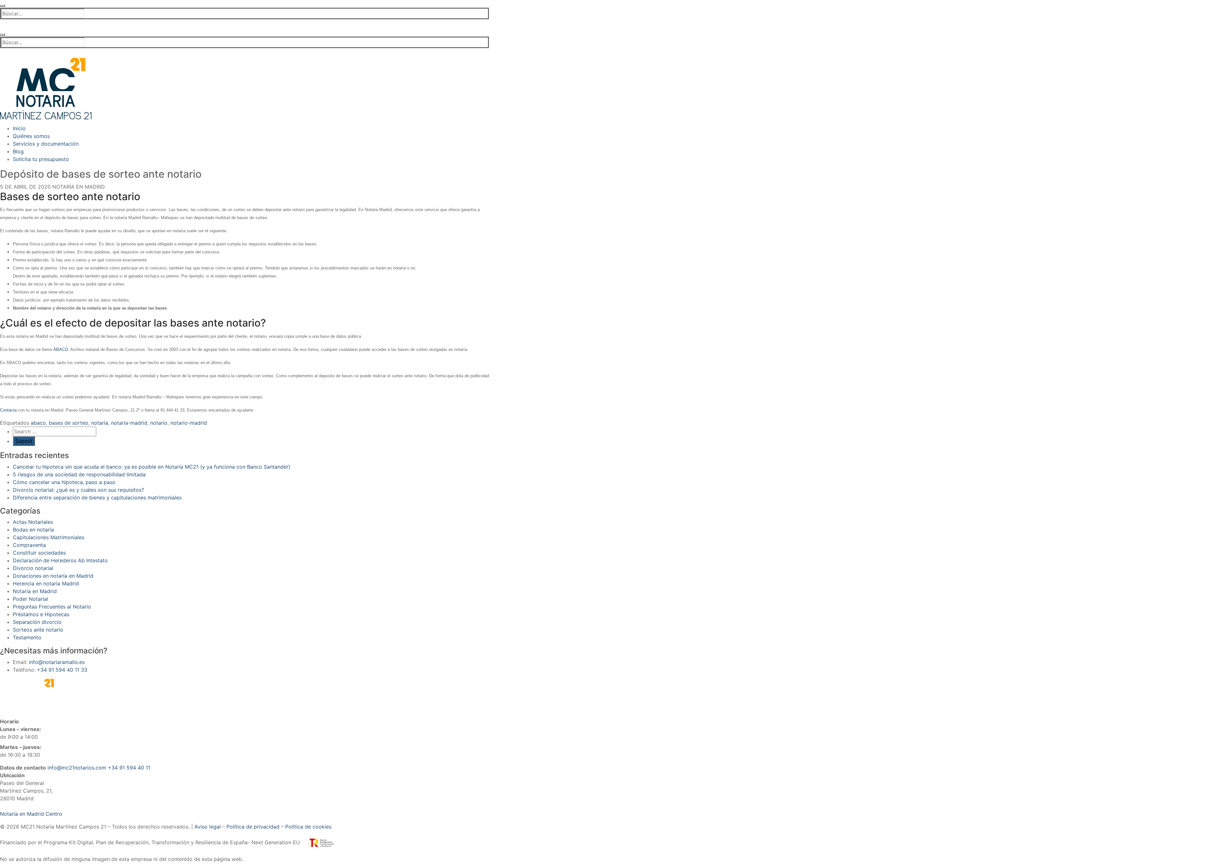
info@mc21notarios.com (76, 767)
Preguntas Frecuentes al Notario (52, 606)
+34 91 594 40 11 (129, 767)
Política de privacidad (253, 826)
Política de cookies (308, 826)
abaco (38, 423)
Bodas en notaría (33, 529)
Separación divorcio (37, 622)
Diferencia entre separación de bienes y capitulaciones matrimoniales (97, 497)
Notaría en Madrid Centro (31, 814)
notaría (99, 423)
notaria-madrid (129, 423)
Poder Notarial (30, 599)
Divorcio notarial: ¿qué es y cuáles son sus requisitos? (78, 490)
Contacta (8, 410)
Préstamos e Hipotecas (41, 614)
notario (158, 423)
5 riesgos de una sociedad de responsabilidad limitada (79, 474)
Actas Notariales (33, 522)
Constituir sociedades (39, 552)
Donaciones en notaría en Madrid (53, 576)
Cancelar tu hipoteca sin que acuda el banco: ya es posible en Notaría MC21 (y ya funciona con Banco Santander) (151, 467)
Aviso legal (207, 826)
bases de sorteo (68, 423)
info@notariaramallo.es (57, 662)
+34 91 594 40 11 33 (62, 670)
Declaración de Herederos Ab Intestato (60, 560)
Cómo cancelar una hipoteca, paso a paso (64, 482)
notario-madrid (188, 423)
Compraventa (29, 545)
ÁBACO (60, 349)
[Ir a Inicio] (45, 88)
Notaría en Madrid (78, 186)
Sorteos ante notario (38, 629)
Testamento (27, 637)
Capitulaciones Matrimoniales (48, 537)
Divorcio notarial (33, 568)
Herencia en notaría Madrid (46, 583)
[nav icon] (2, 6)
